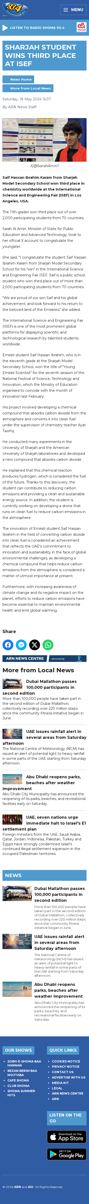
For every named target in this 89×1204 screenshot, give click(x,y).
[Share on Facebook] (7, 644)
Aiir (31, 1187)
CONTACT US (62, 1072)
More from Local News (30, 88)
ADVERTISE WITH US (68, 1077)
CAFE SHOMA (18, 1080)
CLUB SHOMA (18, 1086)
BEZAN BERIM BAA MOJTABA (22, 1073)
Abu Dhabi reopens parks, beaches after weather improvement (41, 783)
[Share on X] (34, 644)
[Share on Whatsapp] (48, 644)
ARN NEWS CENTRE (67, 1093)
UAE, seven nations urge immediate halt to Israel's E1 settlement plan (44, 823)
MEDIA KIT (60, 1083)
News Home (21, 79)
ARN (55, 1099)
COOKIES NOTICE (66, 1061)
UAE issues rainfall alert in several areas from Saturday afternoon (44, 737)
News (13, 875)
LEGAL (57, 1088)
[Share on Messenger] (21, 644)
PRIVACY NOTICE (65, 1066)
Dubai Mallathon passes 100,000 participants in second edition (39, 687)
